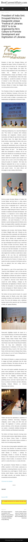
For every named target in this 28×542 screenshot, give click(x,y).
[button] (26, 9)
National (7, 12)
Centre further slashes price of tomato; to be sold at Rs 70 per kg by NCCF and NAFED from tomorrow (21, 515)
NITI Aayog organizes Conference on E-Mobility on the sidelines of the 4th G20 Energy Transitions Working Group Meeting (7, 515)
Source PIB (4, 497)
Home (2, 12)
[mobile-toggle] (2, 9)
